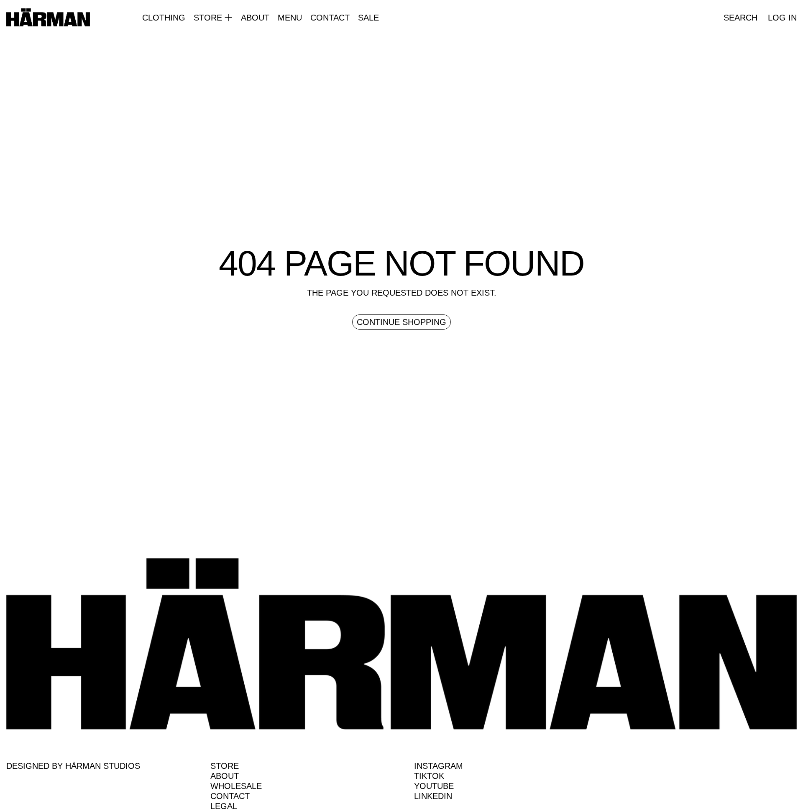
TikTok (429, 776)
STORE (224, 765)
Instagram (438, 765)
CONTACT (330, 17)
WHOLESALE (236, 786)
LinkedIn (433, 796)
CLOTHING (163, 17)
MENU (290, 17)
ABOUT (255, 17)
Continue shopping (401, 322)
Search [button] (740, 17)
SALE (368, 17)
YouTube (434, 786)
